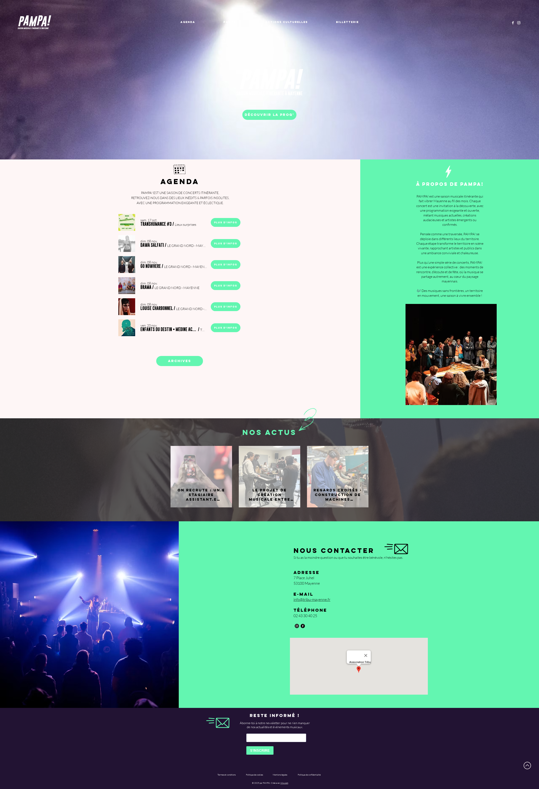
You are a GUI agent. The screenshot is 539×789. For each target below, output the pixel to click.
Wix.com (284, 783)
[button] (156, 224)
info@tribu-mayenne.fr (312, 599)
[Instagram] (519, 23)
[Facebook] (513, 23)
